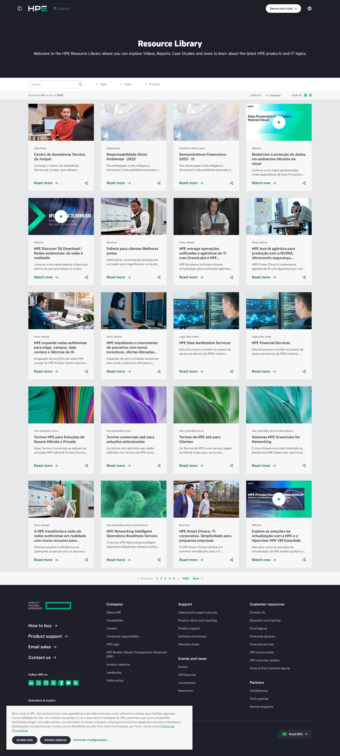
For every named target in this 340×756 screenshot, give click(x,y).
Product (45, 636)
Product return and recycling (197, 620)
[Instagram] (46, 683)
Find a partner (259, 698)
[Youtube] (68, 683)
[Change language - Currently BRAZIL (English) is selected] (309, 8)
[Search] (55, 8)
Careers (112, 628)
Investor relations (118, 664)
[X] (38, 683)
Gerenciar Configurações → (92, 739)
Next (196, 578)
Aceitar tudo (24, 739)
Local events (186, 682)
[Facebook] (61, 683)
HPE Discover (187, 674)
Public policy (115, 680)
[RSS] (76, 683)
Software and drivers (192, 636)
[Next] (202, 578)
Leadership (114, 672)
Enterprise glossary (262, 636)
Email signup (258, 628)
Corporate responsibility (123, 636)
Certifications (259, 690)
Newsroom (185, 690)
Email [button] (39, 646)
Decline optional (55, 739)
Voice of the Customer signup (270, 668)
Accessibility (115, 620)
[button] (20, 8)
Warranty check (188, 644)
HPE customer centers (265, 660)
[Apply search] (80, 84)
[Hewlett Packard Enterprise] (37, 8)
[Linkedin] (31, 683)
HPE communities (262, 652)
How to (40, 625)
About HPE (114, 612)
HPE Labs (113, 644)
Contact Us (257, 612)
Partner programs (261, 706)
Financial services (262, 644)
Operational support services (197, 612)
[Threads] (53, 683)
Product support (189, 628)
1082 (185, 578)
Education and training (265, 620)
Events (182, 667)
